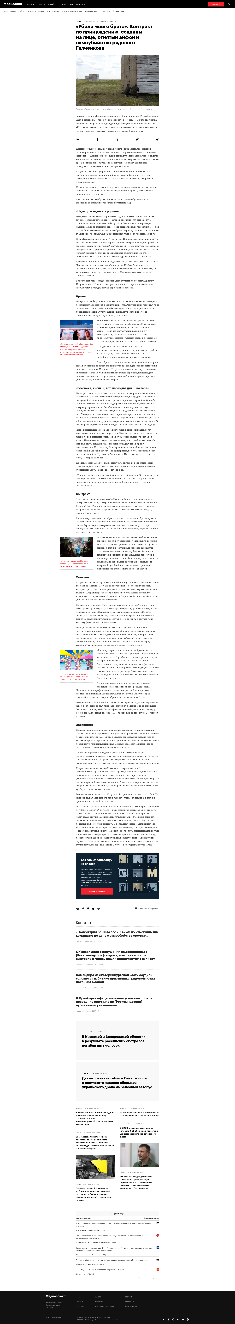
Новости (31, 4)
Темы (79, 1296)
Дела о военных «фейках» (14, 11)
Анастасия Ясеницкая (108, 21)
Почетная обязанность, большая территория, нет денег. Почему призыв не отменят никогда (74, 676)
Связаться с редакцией (148, 908)
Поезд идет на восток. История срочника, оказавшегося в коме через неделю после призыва (74, 563)
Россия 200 (130, 1301)
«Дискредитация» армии (72, 11)
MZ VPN (128, 1296)
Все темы (120, 11)
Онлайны (52, 4)
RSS (99, 1296)
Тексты (63, 4)
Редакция (80, 1306)
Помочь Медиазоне (97, 891)
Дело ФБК (106, 11)
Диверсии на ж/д (92, 11)
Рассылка (99, 1301)
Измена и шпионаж (36, 11)
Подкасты (80, 4)
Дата (71, 4)
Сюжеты (41, 4)
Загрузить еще (117, 1214)
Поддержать (216, 4)
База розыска (131, 1306)
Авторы (80, 1301)
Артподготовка (53, 11)
